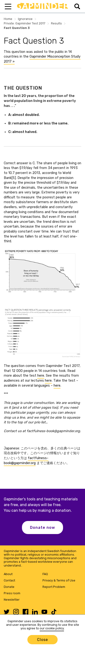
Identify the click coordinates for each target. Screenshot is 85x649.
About (8, 574)
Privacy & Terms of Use (58, 580)
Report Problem (53, 587)
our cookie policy (52, 628)
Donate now (42, 527)
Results (56, 23)
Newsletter (12, 599)
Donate (9, 587)
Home (8, 19)
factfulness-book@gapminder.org (26, 460)
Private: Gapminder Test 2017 (24, 23)
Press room (12, 593)
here (40, 376)
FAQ (45, 574)
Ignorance (25, 19)
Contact (9, 580)
